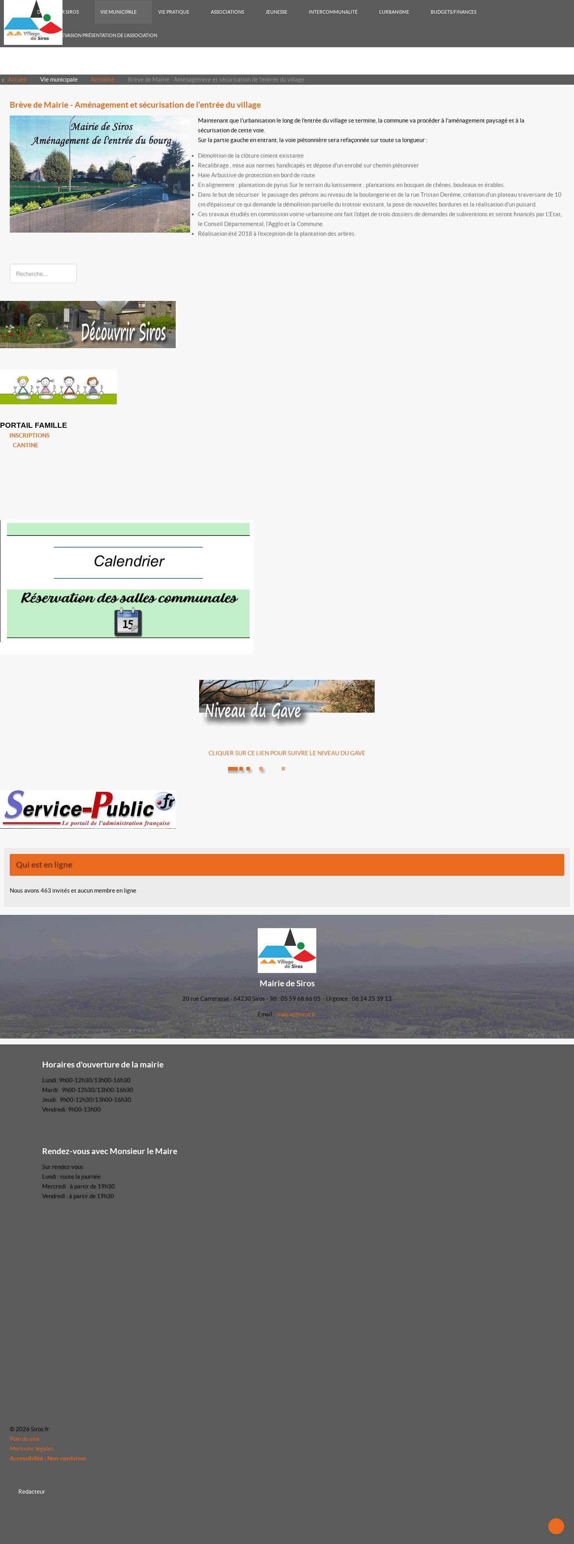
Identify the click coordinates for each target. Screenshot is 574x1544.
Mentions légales (32, 1448)
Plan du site (24, 1438)
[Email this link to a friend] (562, 120)
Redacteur (31, 1491)
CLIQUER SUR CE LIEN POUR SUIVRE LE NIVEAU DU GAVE (287, 753)
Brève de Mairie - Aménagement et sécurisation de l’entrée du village (135, 104)
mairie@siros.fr (296, 1014)
